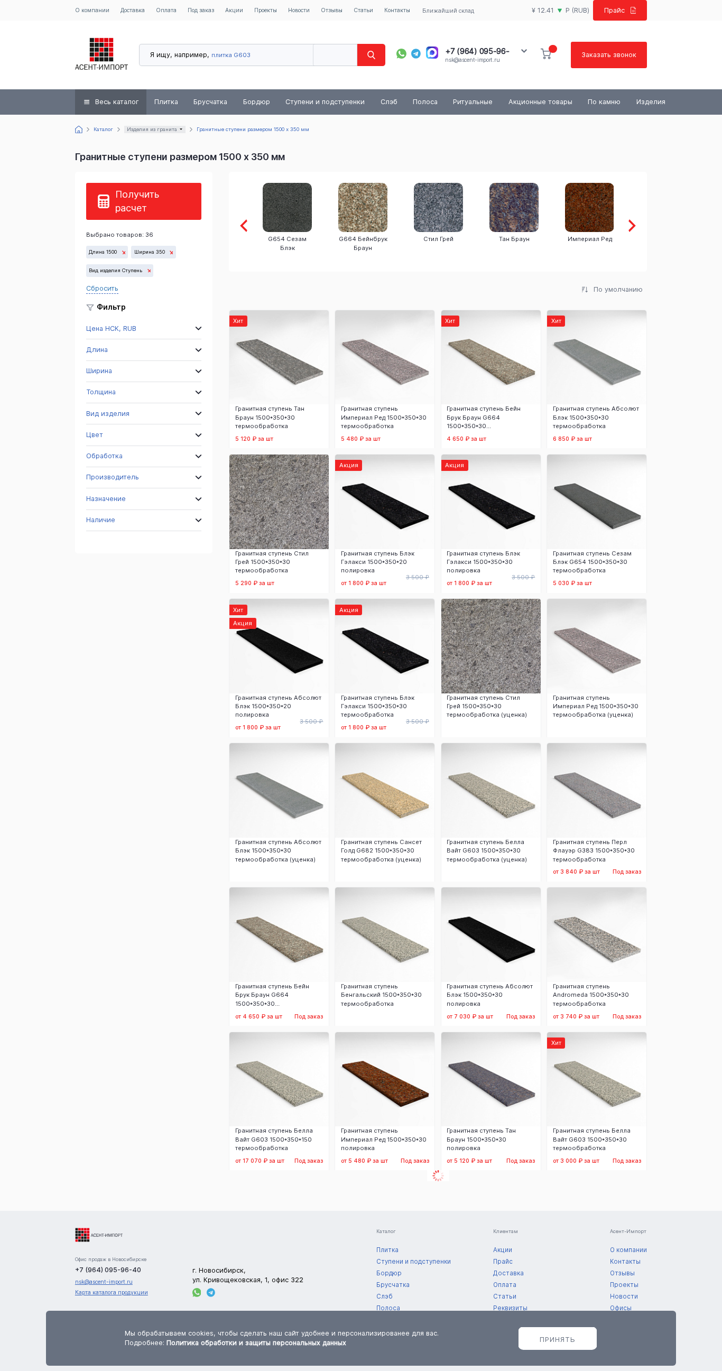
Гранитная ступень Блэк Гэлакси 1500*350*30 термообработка (377, 706)
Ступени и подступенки (325, 102)
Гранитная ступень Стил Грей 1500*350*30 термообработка (272, 562)
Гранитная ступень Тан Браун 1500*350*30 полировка (481, 1139)
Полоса (425, 102)
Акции (234, 10)
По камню (604, 102)
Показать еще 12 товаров (438, 1175)
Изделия (650, 102)
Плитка (166, 102)
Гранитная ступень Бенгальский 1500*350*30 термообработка (381, 995)
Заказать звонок (608, 55)
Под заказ (201, 10)
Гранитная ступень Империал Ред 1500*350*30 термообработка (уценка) (595, 706)
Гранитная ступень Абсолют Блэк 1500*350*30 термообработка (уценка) (278, 850)
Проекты (265, 10)
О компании (92, 10)
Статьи (363, 10)
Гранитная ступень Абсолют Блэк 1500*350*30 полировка (490, 995)
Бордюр (256, 102)
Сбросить (102, 288)
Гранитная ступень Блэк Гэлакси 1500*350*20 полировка (377, 562)
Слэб (389, 102)
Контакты (397, 10)
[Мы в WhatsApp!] (401, 54)
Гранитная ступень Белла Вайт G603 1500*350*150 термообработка (274, 1139)
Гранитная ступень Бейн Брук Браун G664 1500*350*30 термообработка (484, 417)
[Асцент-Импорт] (101, 55)
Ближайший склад (448, 10)
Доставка (133, 10)
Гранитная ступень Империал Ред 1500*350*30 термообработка (384, 417)
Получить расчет (137, 201)
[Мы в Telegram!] (416, 54)
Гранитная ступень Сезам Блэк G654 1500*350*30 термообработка (592, 562)
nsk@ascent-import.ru (472, 60)
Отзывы (332, 10)
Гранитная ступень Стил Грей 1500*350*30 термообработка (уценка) (487, 706)
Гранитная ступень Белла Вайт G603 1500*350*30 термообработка (592, 1139)
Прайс (614, 10)
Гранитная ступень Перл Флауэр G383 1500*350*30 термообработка (594, 850)
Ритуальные (473, 102)
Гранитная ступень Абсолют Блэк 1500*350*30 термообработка (596, 417)
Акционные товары (540, 102)
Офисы (621, 1308)
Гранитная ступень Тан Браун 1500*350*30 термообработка (269, 417)
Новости (299, 10)
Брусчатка (210, 102)
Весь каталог (117, 102)
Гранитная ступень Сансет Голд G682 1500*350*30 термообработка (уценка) (381, 850)
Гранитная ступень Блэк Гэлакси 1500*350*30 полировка (483, 562)
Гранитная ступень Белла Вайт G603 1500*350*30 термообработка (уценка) (487, 850)
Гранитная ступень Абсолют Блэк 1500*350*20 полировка (278, 706)
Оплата (166, 10)
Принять (558, 1339)
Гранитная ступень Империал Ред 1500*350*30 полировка (384, 1139)
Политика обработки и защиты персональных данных (256, 1343)
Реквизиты (510, 1308)
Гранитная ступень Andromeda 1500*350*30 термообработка (591, 995)
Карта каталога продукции (111, 1292)
